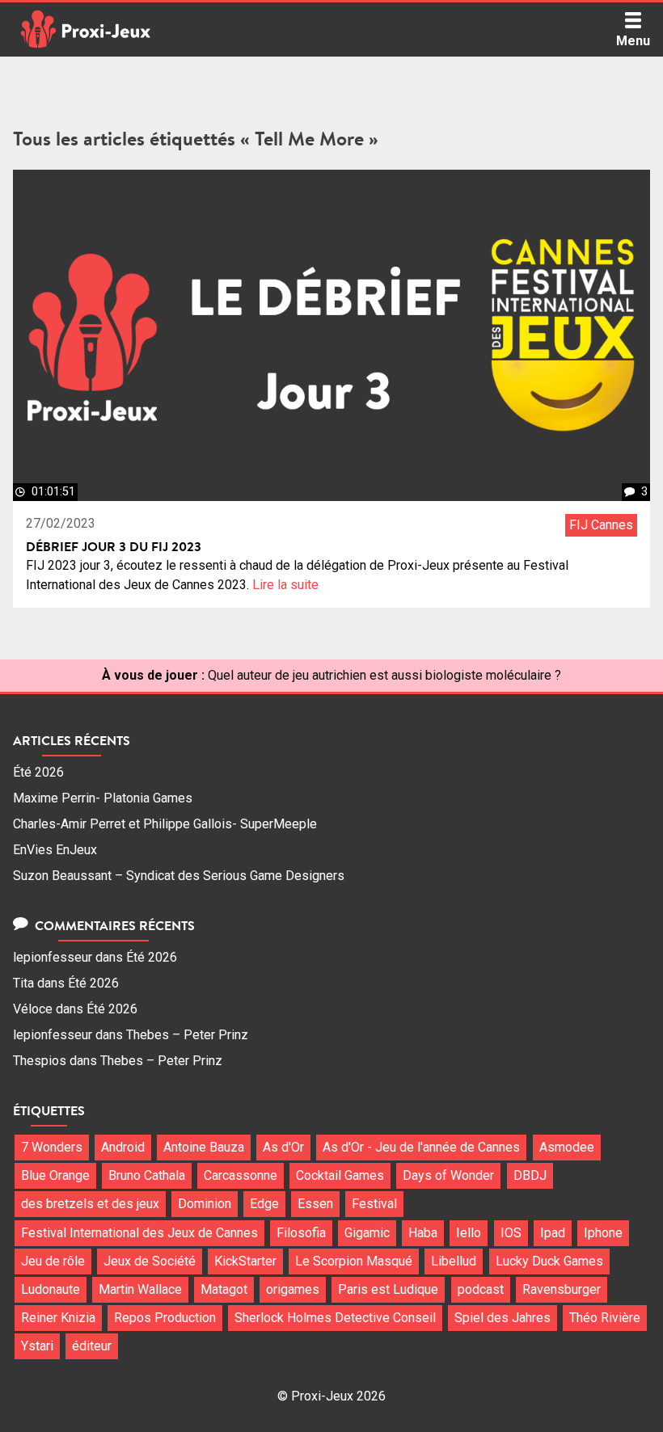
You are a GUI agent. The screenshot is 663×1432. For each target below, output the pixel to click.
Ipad (552, 1232)
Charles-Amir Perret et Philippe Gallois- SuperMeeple (165, 824)
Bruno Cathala (146, 1175)
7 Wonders (51, 1147)
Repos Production (165, 1317)
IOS (511, 1232)
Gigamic (367, 1232)
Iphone (603, 1232)
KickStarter (245, 1261)
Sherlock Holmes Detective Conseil (335, 1317)
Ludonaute (50, 1289)
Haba (422, 1232)
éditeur (92, 1346)
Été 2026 (38, 772)
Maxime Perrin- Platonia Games (102, 798)
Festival (374, 1203)
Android (123, 1147)
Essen (315, 1203)
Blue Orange (55, 1175)
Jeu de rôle (53, 1261)
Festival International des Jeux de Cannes (139, 1232)
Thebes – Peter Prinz (187, 1034)
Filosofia (301, 1232)
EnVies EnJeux (55, 849)
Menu (633, 40)
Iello (468, 1232)
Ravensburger (561, 1289)
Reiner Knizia (58, 1317)
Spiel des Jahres (502, 1317)
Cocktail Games (340, 1175)
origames (292, 1289)
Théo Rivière (604, 1317)
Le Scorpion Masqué (353, 1261)
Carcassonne (240, 1175)
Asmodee (566, 1147)
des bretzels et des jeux (90, 1203)
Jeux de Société (149, 1261)
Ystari (37, 1346)
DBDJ (530, 1175)
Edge (264, 1203)
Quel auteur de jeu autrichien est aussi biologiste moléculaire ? (384, 675)
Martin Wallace (140, 1289)
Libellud (453, 1261)
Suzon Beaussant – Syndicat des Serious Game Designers (178, 875)
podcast (481, 1289)
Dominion (204, 1203)
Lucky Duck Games (549, 1261)
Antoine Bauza (203, 1147)
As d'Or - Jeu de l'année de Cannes (421, 1147)
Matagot (224, 1289)
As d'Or (283, 1147)
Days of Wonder (448, 1175)
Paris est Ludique (388, 1289)
